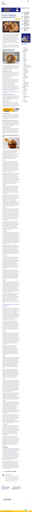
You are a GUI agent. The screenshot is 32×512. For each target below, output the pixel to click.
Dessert (24, 55)
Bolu (24, 52)
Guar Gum (25, 64)
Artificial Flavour (26, 49)
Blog (6, 12)
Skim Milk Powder (26, 96)
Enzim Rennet (25, 60)
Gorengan (25, 63)
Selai (24, 95)
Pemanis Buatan (26, 82)
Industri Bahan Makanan (27, 65)
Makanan (24, 73)
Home (2, 12)
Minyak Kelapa (25, 77)
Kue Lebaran (25, 69)
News (24, 78)
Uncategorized (25, 101)
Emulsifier (25, 59)
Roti (24, 92)
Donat (24, 56)
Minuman (24, 74)
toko (10, 122)
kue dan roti (8, 283)
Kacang (24, 68)
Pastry (24, 81)
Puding (24, 88)
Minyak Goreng (25, 76)
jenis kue (12, 449)
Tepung (24, 100)
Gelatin (24, 61)
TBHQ (24, 97)
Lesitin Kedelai (25, 72)
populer (17, 161)
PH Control (25, 85)
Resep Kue (25, 91)
